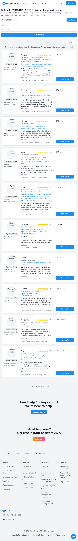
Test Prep (6, 481)
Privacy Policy (38, 535)
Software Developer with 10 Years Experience (36, 327)
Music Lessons (8, 485)
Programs (6, 489)
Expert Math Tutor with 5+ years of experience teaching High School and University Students (33, 232)
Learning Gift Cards (29, 473)
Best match (68, 42)
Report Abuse (61, 535)
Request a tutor (39, 412)
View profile (65, 79)
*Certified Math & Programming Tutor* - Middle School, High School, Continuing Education (34, 358)
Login (60, 3)
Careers (17, 454)
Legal (50, 535)
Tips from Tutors (28, 487)
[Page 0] (48, 386)
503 (42, 387)
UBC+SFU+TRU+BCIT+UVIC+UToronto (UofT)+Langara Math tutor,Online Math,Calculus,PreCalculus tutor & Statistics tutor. (36, 160)
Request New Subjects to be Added (65, 475)
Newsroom (28, 454)
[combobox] (34, 20)
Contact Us (40, 454)
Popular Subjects (8, 466)
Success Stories (27, 483)
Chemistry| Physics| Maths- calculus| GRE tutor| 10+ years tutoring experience (35, 127)
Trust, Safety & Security (20, 535)
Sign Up (71, 3)
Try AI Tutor (39, 439)
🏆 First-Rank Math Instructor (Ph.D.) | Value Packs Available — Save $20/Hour (36, 65)
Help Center (64, 482)
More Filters (40, 35)
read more (24, 77)
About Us (6, 454)
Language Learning (9, 477)
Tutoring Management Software (46, 494)
